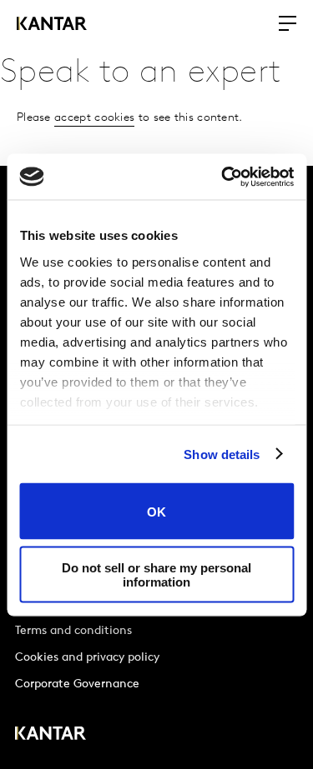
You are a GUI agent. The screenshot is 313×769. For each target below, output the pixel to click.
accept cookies (94, 118)
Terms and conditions (73, 631)
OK (156, 511)
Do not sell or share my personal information (156, 574)
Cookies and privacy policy (87, 658)
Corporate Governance (77, 684)
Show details (222, 454)
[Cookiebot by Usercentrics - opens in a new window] (223, 176)
